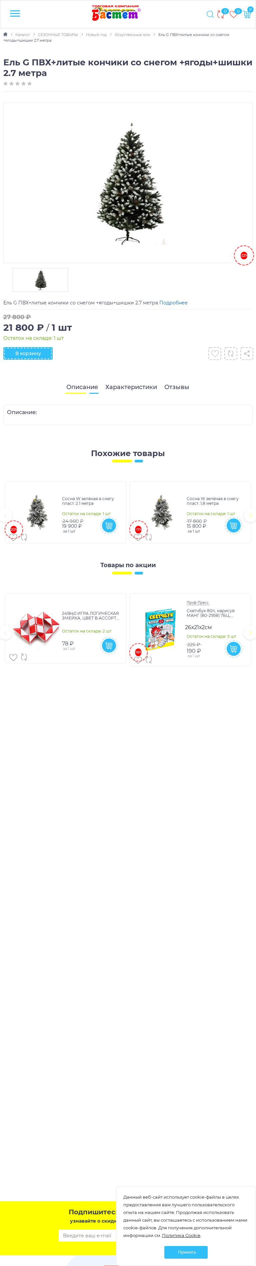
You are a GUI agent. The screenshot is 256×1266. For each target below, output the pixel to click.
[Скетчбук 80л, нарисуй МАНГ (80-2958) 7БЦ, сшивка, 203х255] (161, 630)
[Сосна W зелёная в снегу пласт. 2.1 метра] (36, 512)
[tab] (82, 387)
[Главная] (5, 34)
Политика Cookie (181, 1235)
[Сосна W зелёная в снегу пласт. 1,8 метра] (161, 512)
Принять (187, 1252)
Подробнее (173, 303)
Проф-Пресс (198, 602)
